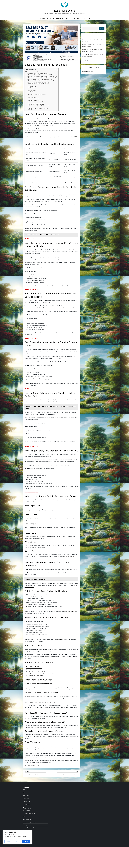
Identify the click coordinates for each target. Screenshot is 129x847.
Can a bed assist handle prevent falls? (37, 104)
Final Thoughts (32, 110)
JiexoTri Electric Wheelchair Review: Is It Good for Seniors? (92, 60)
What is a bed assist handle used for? (37, 101)
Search (84, 26)
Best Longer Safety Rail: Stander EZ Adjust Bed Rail (38, 82)
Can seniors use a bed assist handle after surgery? (39, 108)
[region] (17, 837)
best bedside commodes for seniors (59, 138)
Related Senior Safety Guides (35, 99)
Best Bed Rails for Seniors (32, 666)
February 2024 (26, 801)
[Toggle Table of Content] (55, 70)
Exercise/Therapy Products (29, 822)
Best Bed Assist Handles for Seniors (34, 71)
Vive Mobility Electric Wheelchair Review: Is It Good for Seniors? (93, 55)
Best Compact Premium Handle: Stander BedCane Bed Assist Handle (42, 77)
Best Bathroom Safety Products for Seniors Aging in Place (40, 673)
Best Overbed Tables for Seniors (34, 668)
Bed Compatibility (33, 85)
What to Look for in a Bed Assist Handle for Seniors (38, 83)
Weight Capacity (33, 90)
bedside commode (60, 639)
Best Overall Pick (32, 97)
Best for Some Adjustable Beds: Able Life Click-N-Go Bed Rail (41, 80)
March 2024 (26, 798)
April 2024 (26, 795)
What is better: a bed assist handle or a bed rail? (39, 107)
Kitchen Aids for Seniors (29, 828)
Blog (24, 816)
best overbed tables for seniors (42, 138)
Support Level (32, 88)
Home (66, 18)
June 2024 (25, 792)
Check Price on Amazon (31, 239)
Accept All (26, 841)
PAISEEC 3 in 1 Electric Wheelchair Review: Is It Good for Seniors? (93, 50)
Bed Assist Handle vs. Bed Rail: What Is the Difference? (39, 93)
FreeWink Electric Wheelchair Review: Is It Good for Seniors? (92, 41)
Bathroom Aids (27, 810)
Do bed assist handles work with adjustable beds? (39, 105)
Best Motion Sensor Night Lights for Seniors (37, 672)
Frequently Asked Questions (34, 100)
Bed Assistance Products (32, 765)
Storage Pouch (32, 91)
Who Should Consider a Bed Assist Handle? (38, 96)
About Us (42, 18)
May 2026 (25, 789)
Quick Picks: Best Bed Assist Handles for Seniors (38, 73)
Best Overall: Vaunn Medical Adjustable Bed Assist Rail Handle (41, 74)
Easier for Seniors (64, 11)
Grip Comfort (32, 87)
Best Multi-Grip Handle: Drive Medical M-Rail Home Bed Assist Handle (42, 76)
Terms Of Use (86, 18)
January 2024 (26, 804)
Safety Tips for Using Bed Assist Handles (37, 94)
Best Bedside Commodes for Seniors (35, 670)
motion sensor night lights (70, 611)
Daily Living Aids (27, 819)
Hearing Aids (26, 825)
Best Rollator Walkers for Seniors (34, 675)
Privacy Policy (75, 18)
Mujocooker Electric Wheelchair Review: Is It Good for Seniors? (93, 45)
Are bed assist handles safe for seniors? (38, 103)
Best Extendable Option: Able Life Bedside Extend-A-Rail (40, 79)
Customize (8, 841)
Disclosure (59, 18)
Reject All (17, 841)
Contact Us (50, 18)
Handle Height (33, 86)
